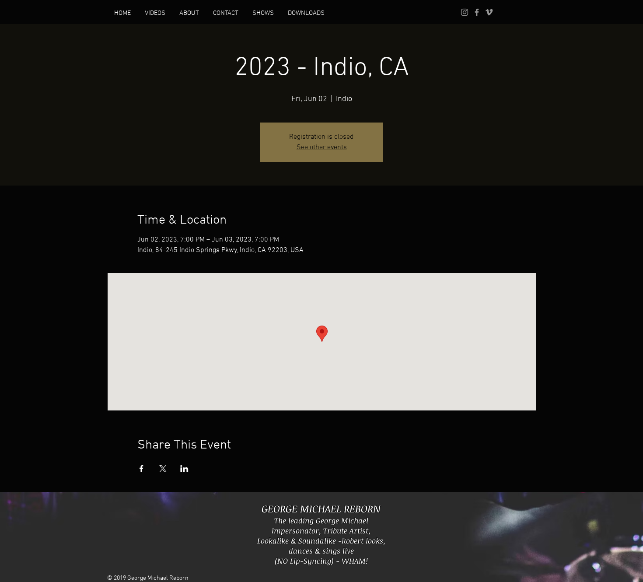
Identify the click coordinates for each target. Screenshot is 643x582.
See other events (322, 147)
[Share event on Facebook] (141, 468)
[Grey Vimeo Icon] (489, 12)
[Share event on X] (163, 468)
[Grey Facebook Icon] (477, 12)
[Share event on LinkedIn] (184, 468)
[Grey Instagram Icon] (464, 12)
